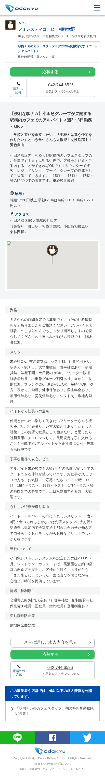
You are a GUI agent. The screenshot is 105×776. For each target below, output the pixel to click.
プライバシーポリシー (55, 769)
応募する (50, 72)
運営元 (23, 769)
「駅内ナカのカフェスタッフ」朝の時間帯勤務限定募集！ (54, 710)
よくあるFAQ (78, 769)
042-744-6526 (61, 85)
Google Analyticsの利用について (52, 763)
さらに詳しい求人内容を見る (50, 642)
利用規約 (35, 769)
